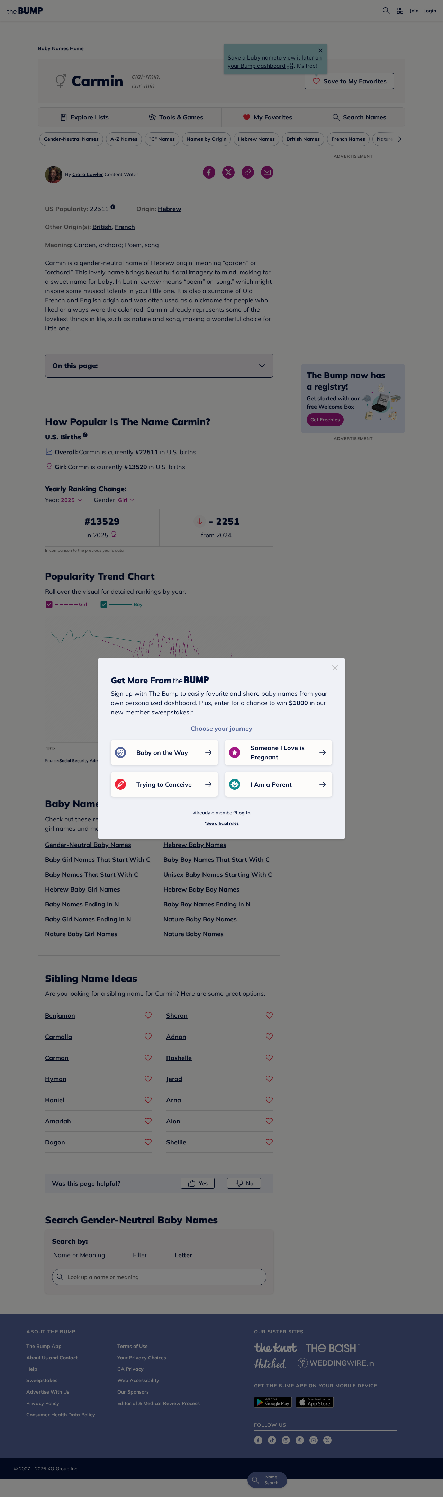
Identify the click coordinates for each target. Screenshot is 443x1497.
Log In (243, 813)
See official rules (222, 823)
